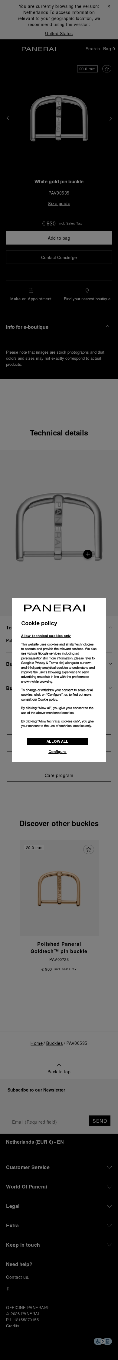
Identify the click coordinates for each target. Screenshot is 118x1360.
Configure (57, 751)
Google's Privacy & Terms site (42, 663)
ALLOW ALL (57, 741)
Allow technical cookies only (46, 636)
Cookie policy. (48, 699)
